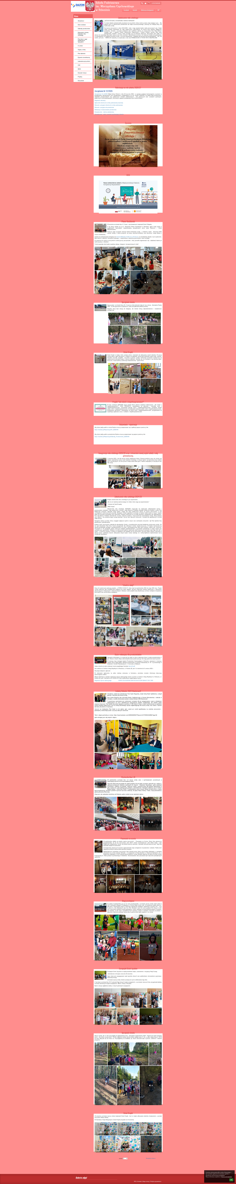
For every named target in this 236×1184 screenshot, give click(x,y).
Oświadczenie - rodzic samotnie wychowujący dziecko (109, 114)
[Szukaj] (142, 3)
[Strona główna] (145, 3)
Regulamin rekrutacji (100, 100)
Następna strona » (151, 1158)
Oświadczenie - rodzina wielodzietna (104, 112)
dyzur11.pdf (132, 666)
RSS (135, 1181)
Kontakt (139, 1181)
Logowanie (156, 3)
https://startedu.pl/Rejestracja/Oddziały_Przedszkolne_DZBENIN (112, 436)
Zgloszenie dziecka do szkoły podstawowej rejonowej (109, 102)
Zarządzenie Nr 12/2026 (101, 94)
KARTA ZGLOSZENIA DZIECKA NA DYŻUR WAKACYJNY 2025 (135, 680)
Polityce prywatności (226, 1176)
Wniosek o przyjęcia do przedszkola (104, 107)
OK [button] (231, 1179)
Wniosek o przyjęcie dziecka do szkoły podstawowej (109, 105)
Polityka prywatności (155, 1181)
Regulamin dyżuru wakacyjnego (103, 680)
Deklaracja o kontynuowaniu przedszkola (105, 109)
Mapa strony (146, 1181)
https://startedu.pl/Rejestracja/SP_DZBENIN (106, 429)
